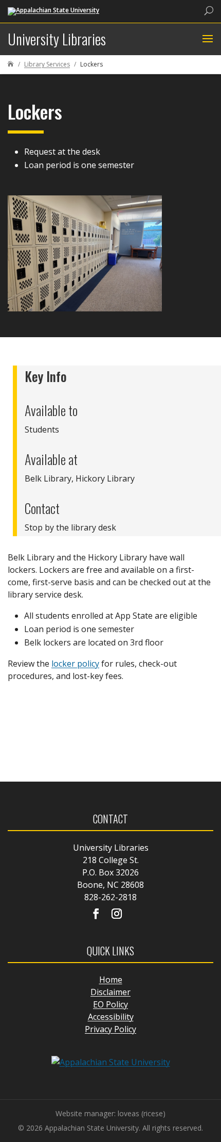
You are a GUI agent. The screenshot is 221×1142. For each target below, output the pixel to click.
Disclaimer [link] (110, 992)
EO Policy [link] (110, 1004)
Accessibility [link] (111, 1016)
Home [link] (110, 979)
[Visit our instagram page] (117, 914)
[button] (206, 39)
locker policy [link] (75, 663)
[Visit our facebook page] (96, 914)
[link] (53, 10)
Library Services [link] (47, 64)
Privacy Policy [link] (110, 1029)
